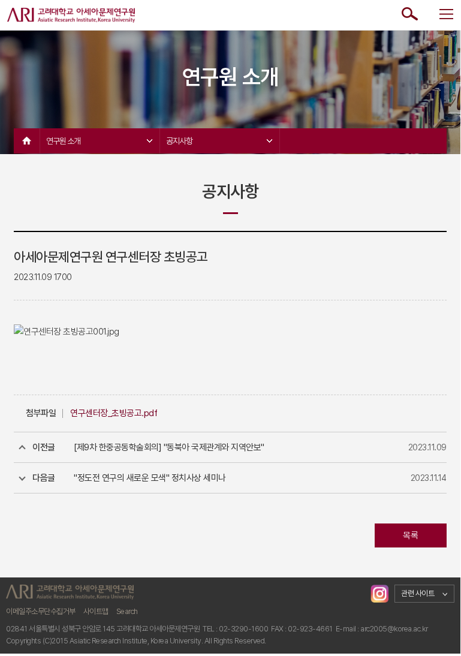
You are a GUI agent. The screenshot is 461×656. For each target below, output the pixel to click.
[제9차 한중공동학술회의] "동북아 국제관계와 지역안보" (169, 447)
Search (127, 611)
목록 (410, 535)
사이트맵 (96, 611)
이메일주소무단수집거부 (41, 611)
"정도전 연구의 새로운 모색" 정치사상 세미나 (150, 478)
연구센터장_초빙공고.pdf (113, 413)
